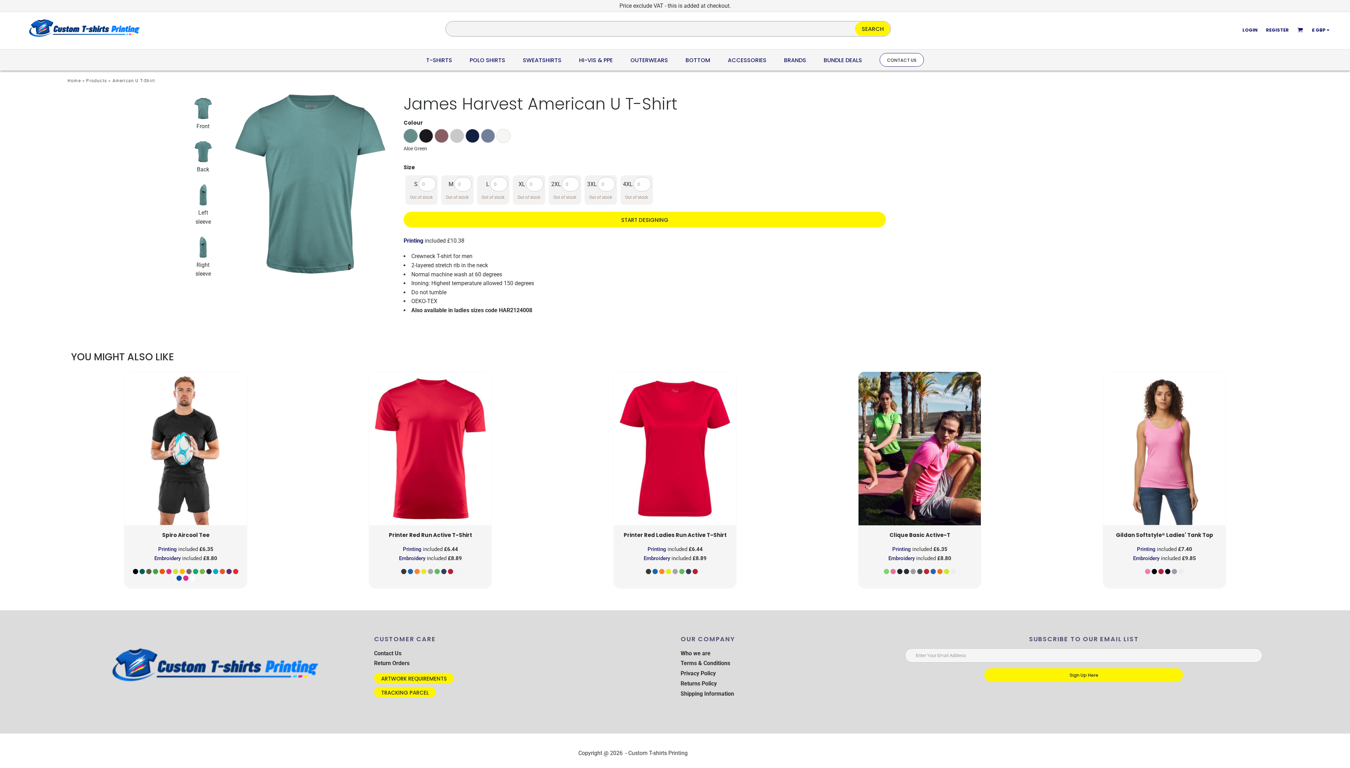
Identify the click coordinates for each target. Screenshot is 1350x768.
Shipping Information (707, 693)
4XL (628, 184)
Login (1250, 30)
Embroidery (167, 558)
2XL (556, 184)
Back (203, 169)
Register (1277, 30)
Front (203, 126)
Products (96, 80)
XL (522, 184)
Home (74, 80)
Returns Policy (699, 683)
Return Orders (392, 663)
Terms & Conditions (705, 663)
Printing (413, 240)
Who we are (696, 653)
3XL (592, 184)
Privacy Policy (698, 673)
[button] (439, 60)
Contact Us (387, 653)
